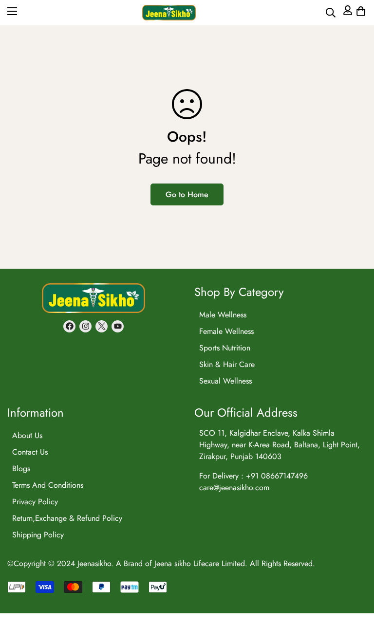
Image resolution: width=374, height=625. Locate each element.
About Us (27, 435)
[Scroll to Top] (355, 536)
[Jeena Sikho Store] (169, 12)
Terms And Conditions (47, 485)
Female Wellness (226, 331)
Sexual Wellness (225, 380)
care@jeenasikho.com (234, 487)
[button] (360, 12)
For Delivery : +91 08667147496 (253, 475)
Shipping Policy (38, 534)
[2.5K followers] (101, 326)
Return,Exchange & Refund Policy (67, 518)
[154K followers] (85, 326)
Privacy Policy (35, 501)
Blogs (21, 468)
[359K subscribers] (118, 326)
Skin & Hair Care (227, 364)
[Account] (346, 12)
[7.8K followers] (69, 326)
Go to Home (187, 194)
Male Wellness (222, 314)
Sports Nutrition (224, 347)
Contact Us (30, 452)
